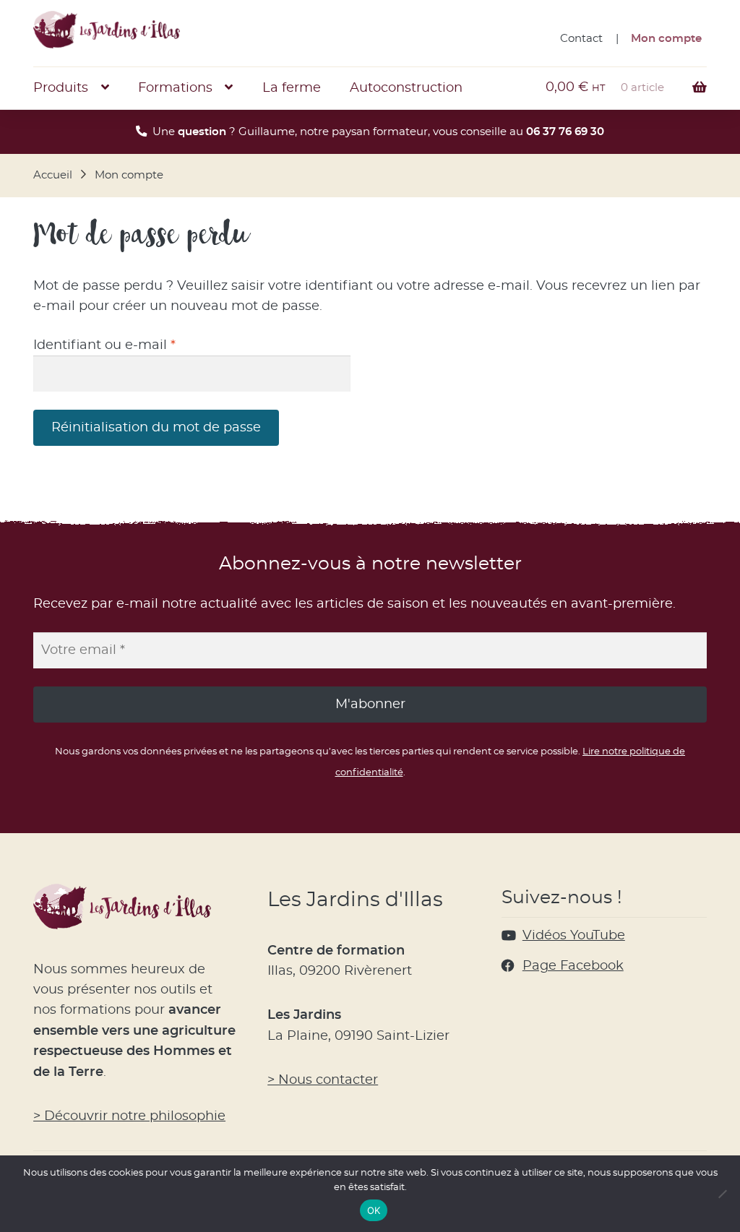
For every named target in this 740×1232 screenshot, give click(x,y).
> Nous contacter (322, 1080)
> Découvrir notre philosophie (129, 1116)
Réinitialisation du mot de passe (156, 427)
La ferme (291, 88)
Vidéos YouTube (573, 935)
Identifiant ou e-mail (140, 345)
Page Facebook (573, 966)
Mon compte (666, 38)
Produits (60, 88)
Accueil (52, 175)
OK (374, 1210)
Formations (175, 88)
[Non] (722, 1193)
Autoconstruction (406, 88)
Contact (581, 38)
